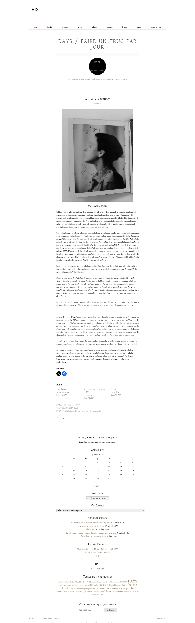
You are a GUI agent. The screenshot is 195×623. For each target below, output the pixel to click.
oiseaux (119, 588)
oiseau (114, 588)
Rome (95, 592)
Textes (138, 27)
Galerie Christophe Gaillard (97, 552)
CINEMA (123, 582)
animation (61, 582)
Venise (132, 592)
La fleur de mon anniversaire (91, 536)
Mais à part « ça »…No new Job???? (94, 390)
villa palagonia (95, 411)
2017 (71, 408)
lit (70, 588)
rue (98, 592)
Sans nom (115, 592)
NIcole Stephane (96, 588)
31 (109, 478)
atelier (94, 582)
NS (110, 588)
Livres (124, 27)
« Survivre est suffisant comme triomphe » (90, 522)
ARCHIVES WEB (83, 581)
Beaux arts (101, 582)
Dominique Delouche (71, 585)
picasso (66, 592)
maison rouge (81, 588)
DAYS (132, 581)
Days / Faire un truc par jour (97, 44)
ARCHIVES (69, 582)
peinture (131, 588)
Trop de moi (61, 389)
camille (117, 582)
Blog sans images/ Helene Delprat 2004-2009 (97, 549)
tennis (120, 592)
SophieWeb (112, 622)
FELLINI (110, 585)
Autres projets (156, 27)
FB (97, 556)
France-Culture (121, 585)
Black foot (90, 529)
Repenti (78, 591)
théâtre (126, 592)
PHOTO (59, 591)
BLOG (35, 27)
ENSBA (93, 585)
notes (106, 588)
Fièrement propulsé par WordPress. (88, 622)
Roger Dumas (86, 591)
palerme (76, 411)
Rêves (72, 591)
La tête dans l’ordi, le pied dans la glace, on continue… (91, 533)
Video (80, 27)
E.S (80, 585)
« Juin (96, 486)
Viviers (101, 595)
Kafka (70, 411)
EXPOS (102, 584)
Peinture (65, 27)
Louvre (73, 588)
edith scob (86, 585)
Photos (94, 27)
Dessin (49, 27)
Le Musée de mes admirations (90, 526)
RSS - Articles (97, 568)
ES (97, 585)
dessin (60, 585)
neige (88, 588)
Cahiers (109, 27)
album (113, 389)
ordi (124, 588)
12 (132, 466)
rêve (102, 591)
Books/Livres (110, 582)
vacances (84, 411)
